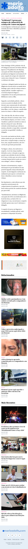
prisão (7, 18)
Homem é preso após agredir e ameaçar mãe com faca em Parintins (12, 391)
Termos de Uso (15, 539)
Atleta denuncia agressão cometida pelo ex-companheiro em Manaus (14, 361)
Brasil (22, 13)
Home (2, 13)
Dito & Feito (16, 13)
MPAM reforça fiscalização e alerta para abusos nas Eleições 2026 (12, 515)
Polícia (3, 18)
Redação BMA (4, 33)
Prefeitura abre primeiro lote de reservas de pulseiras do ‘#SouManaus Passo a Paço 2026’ (13, 428)
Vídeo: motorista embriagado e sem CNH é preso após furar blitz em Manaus (13, 331)
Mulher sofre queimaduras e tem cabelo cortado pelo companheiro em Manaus (13, 301)
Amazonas (8, 13)
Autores (9, 539)
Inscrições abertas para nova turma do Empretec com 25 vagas (13, 458)
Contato (22, 539)
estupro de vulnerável (16, 18)
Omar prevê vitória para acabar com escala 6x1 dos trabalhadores (13, 486)
